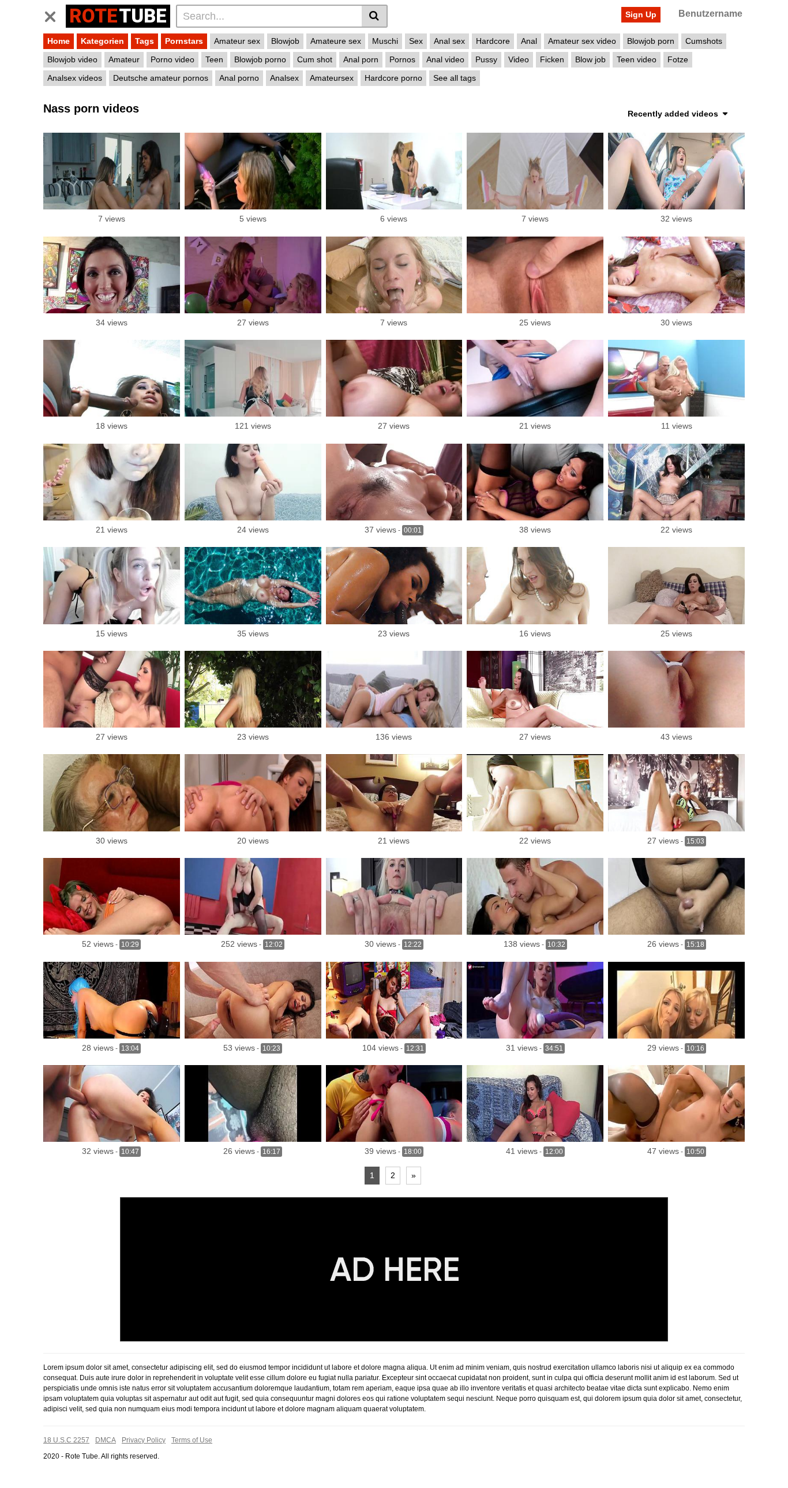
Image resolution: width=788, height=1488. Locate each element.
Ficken (552, 59)
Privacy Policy (144, 1440)
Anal (529, 41)
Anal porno (239, 78)
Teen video (636, 59)
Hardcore (493, 41)
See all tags (454, 78)
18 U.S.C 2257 (66, 1440)
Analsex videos (74, 78)
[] (375, 16)
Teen (214, 59)
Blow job (590, 59)
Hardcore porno (393, 78)
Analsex (284, 78)
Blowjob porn (650, 41)
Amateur (124, 59)
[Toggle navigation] (54, 14)
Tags (144, 41)
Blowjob (285, 41)
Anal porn (360, 59)
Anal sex (449, 41)
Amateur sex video (582, 41)
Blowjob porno (260, 59)
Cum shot (314, 59)
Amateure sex (335, 41)
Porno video (172, 59)
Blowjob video (72, 59)
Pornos (402, 59)
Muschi (385, 41)
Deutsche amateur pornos (160, 78)
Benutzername (710, 13)
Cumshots (703, 41)
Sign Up (640, 14)
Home (58, 41)
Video (518, 59)
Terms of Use (191, 1440)
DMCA (105, 1440)
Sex (416, 41)
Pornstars (184, 41)
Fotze (677, 59)
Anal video (445, 59)
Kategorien (102, 41)
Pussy (486, 59)
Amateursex (332, 78)
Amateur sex (237, 41)
